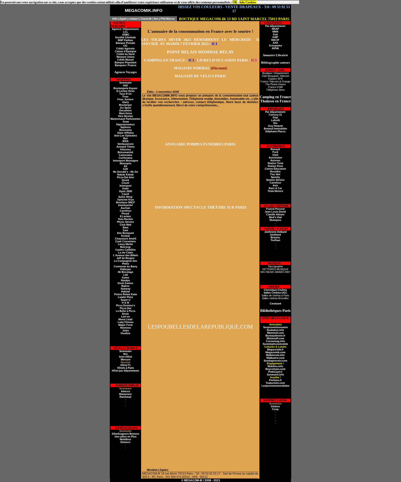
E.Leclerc (125, 216)
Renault (275, 149)
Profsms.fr (275, 380)
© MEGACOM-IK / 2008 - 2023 (200, 480)
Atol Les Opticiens (125, 135)
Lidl (125, 274)
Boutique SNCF (125, 202)
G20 (125, 169)
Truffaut (275, 240)
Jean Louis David (275, 211)
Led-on (125, 316)
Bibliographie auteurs (275, 62)
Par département (275, 26)
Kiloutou (125, 149)
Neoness (125, 327)
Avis (275, 185)
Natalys (125, 280)
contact (134, 18)
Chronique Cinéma (275, 289)
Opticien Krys (125, 199)
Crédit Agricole (125, 48)
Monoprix (125, 163)
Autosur (275, 160)
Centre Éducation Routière (275, 170)
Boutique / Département (275, 73)
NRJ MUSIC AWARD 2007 (275, 272)
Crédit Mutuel (125, 59)
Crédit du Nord (125, 54)
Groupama (275, 45)
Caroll (125, 194)
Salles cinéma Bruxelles (275, 298)
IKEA (126, 141)
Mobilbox (125, 439)
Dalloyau (125, 269)
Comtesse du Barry (125, 266)
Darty (125, 102)
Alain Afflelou (125, 132)
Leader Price (125, 297)
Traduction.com (275, 383)
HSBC (125, 34)
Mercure (125, 359)
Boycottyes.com (275, 369)
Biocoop (125, 247)
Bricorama (125, 130)
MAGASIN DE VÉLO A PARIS (200, 76)
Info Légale (119, 18)
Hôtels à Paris (125, 367)
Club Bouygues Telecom (275, 75)
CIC (125, 45)
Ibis (125, 354)
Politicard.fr (275, 371)
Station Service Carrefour (275, 181)
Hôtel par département (125, 370)
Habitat (125, 291)
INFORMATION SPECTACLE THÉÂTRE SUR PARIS (200, 207)
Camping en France (275, 97)
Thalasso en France (275, 101)
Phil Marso (168, 18)
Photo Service (125, 221)
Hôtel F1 (125, 365)
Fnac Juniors (125, 99)
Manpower (125, 394)
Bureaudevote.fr (275, 335)
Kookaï (125, 235)
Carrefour (125, 210)
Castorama (125, 155)
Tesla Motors (275, 191)
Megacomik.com (275, 352)
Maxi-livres (125, 113)
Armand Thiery (125, 146)
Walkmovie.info (275, 355)
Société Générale (125, 37)
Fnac (126, 96)
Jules (125, 330)
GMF (275, 37)
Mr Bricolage (125, 272)
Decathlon (125, 110)
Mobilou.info (275, 366)
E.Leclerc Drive (125, 91)
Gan (275, 34)
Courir (125, 182)
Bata (125, 227)
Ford (275, 152)
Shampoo (275, 220)
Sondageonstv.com (275, 360)
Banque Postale (125, 43)
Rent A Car (275, 188)
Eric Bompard (125, 233)
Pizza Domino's (125, 305)
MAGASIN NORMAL (192, 68)
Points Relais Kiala (125, 294)
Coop (275, 409)
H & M (125, 302)
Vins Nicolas (125, 116)
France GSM (275, 87)
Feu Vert (275, 174)
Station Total (275, 163)
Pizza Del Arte (125, 177)
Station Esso (275, 166)
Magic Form (125, 324)
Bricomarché (125, 152)
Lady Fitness (125, 322)
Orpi (275, 117)
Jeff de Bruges (125, 258)
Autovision (275, 157)
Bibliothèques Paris (275, 311)
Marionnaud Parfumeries (125, 118)
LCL (125, 31)
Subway (125, 288)
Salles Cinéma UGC (275, 292)
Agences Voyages (125, 72)
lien (156, 18)
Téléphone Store (275, 89)
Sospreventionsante (275, 327)
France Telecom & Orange (275, 81)
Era (275, 123)
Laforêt (275, 120)
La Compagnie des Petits (125, 262)
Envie (125, 313)
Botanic (275, 237)
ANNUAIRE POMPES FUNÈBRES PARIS (200, 144)
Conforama (125, 157)
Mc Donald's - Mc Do (125, 171)
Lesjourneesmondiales (275, 385)
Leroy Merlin (125, 244)
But (125, 138)
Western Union (125, 56)
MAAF (275, 28)
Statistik (146, 18)
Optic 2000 (125, 191)
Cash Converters (125, 241)
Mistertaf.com (275, 332)
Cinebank (275, 303)
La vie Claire (125, 252)
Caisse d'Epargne (125, 51)
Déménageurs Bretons (125, 433)
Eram (125, 121)
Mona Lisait (125, 319)
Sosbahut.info (275, 330)
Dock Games (125, 283)
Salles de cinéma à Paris (275, 295)
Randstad (125, 396)
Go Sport (125, 107)
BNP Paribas (125, 40)
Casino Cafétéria (125, 249)
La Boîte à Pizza (125, 311)
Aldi (125, 85)
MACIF (275, 40)
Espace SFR (275, 78)
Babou (125, 286)
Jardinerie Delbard (275, 231)
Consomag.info (275, 341)
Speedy (275, 177)
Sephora (125, 127)
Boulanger (125, 105)
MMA (275, 31)
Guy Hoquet (275, 125)
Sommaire (125, 82)
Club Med (125, 224)
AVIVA (275, 48)
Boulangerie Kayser (125, 88)
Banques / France (125, 65)
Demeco (125, 442)
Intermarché (125, 205)
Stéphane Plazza (275, 131)
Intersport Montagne (125, 160)
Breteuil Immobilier (275, 128)
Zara (125, 230)
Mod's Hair (275, 217)
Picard (125, 213)
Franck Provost (275, 208)
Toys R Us (125, 93)
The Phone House (275, 84)
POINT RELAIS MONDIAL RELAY (200, 52)
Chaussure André (125, 238)
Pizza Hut (125, 308)
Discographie (275, 266)
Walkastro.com (275, 357)
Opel (275, 154)
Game (125, 277)
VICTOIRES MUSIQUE (275, 269)
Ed (125, 166)
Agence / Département (125, 29)
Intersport (126, 185)
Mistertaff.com (275, 338)
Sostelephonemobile (275, 344)
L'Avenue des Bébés (125, 255)
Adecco (125, 391)
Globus (275, 406)
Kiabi (125, 188)
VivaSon (125, 333)
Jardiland (275, 234)
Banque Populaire (125, 62)
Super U (125, 299)
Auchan (125, 208)
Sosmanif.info (275, 374)
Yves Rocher (125, 219)
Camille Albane (275, 214)
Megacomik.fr (275, 349)
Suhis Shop (125, 196)
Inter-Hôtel (125, 356)
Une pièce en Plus (125, 436)
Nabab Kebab (125, 174)
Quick (125, 180)
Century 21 (275, 114)
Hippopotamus (125, 124)
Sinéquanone (125, 143)
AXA (275, 42)
